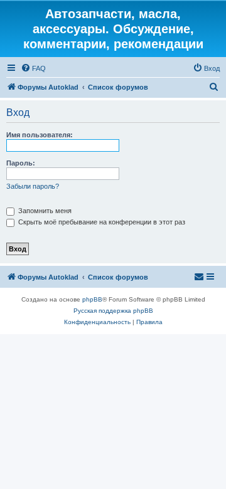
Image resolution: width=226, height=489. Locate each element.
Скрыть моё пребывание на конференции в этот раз (100, 222)
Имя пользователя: (39, 135)
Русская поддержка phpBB (113, 310)
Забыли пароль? (32, 186)
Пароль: (20, 163)
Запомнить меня (44, 210)
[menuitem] (33, 68)
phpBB (92, 299)
